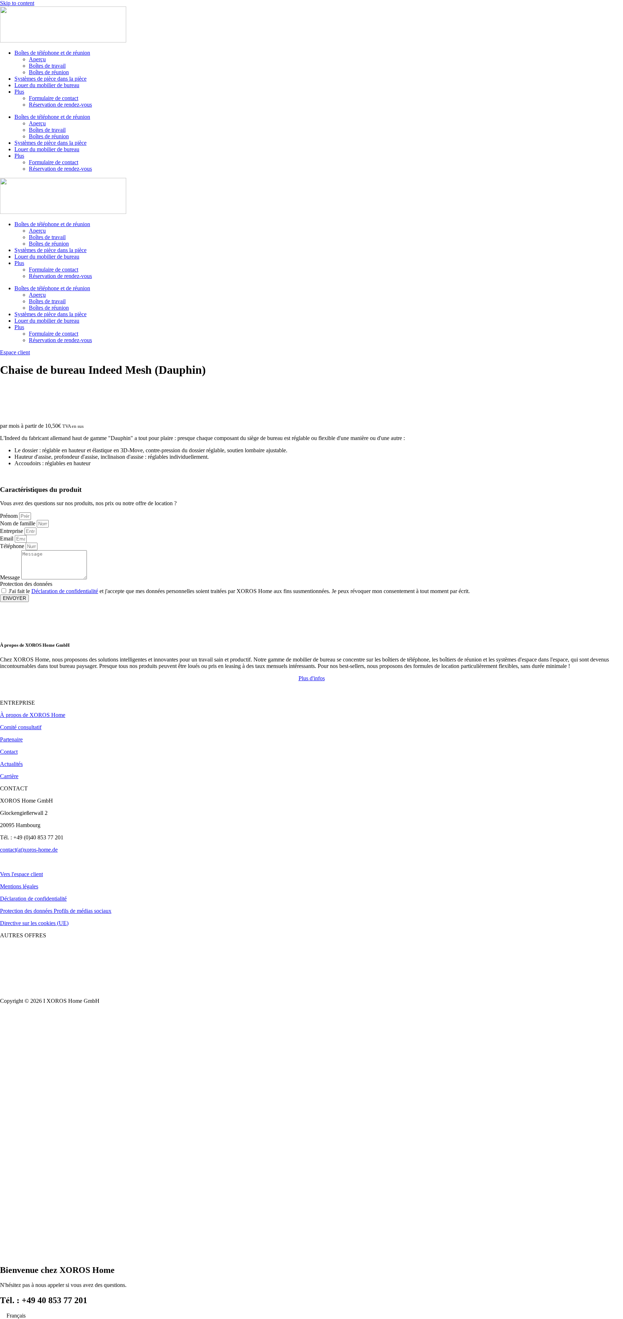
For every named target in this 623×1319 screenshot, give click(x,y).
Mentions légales (19, 886)
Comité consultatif (20, 727)
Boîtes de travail (47, 66)
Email (7, 538)
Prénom (9, 516)
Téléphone (13, 546)
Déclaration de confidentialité (64, 591)
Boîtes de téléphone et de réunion (52, 53)
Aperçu (37, 59)
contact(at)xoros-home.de (29, 850)
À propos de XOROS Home (32, 715)
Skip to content (17, 3)
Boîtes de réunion (49, 72)
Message (10, 577)
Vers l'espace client (21, 874)
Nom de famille (18, 523)
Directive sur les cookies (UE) (34, 923)
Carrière (9, 776)
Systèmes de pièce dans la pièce (50, 79)
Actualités (11, 764)
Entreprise (12, 531)
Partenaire (11, 739)
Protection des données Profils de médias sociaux (55, 911)
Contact (9, 752)
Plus (19, 92)
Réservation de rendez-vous (60, 105)
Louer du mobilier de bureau (46, 85)
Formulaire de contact (53, 98)
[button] (312, 678)
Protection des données (26, 584)
